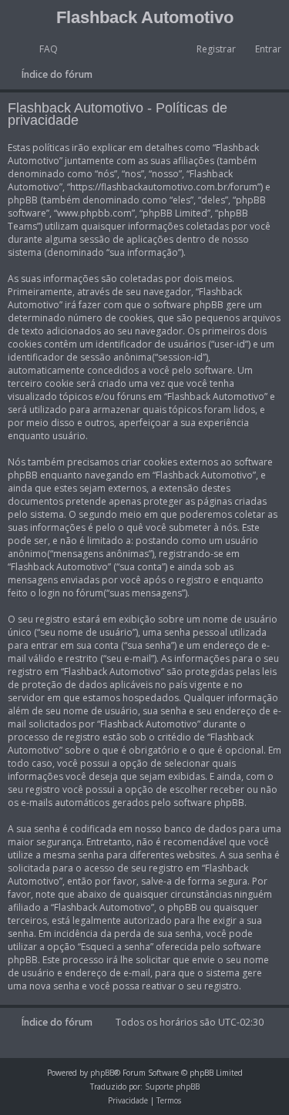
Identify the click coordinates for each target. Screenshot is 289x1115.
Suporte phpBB (172, 1086)
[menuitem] (41, 48)
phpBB (102, 1072)
